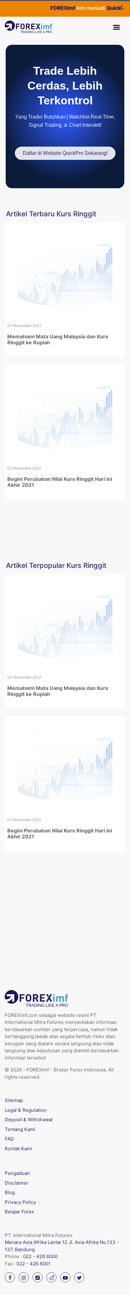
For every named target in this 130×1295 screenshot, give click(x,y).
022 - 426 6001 (33, 1264)
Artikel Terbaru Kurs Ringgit (51, 214)
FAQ (9, 1139)
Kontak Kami (18, 1149)
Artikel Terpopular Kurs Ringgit (56, 565)
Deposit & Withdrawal (29, 1120)
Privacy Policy (20, 1202)
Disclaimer (16, 1183)
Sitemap (14, 1100)
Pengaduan (17, 1173)
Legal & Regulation (25, 1110)
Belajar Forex (19, 1212)
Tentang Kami (20, 1129)
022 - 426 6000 (40, 1256)
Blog (10, 1192)
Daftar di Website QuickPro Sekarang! (65, 153)
